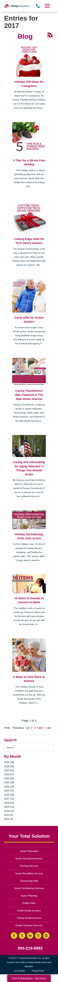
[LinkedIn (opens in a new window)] (30, 935)
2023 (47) (9, 774)
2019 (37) (9, 790)
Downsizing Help (29, 880)
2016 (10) (9, 802)
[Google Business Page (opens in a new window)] (46, 935)
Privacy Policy (38, 971)
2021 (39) (9, 782)
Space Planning (29, 895)
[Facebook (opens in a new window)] (14, 935)
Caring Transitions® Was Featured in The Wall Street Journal (29, 394)
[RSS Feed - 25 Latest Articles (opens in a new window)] (50, 34)
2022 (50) (9, 778)
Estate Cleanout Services (29, 925)
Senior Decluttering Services (29, 888)
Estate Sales (29, 903)
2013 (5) (8, 815)
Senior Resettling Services (29, 873)
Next (40, 727)
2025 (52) (9, 766)
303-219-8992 (30, 948)
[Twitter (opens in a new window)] (22, 935)
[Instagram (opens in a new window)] (38, 935)
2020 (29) (9, 786)
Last (48, 727)
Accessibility (19, 971)
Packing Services (29, 865)
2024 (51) (9, 770)
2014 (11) (9, 811)
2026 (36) (9, 762)
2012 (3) (8, 819)
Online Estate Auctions (29, 910)
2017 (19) (9, 798)
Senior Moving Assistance (29, 858)
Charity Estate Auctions (29, 918)
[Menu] (47, 6)
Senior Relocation (29, 851)
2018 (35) (9, 794)
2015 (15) (9, 807)
